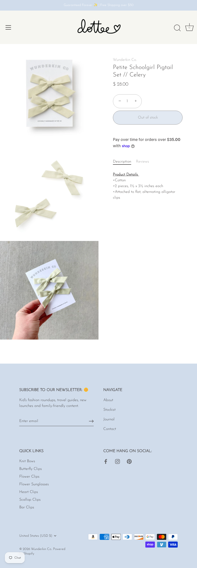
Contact (109, 429)
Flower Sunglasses (34, 484)
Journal (109, 419)
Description (122, 162)
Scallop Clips (30, 500)
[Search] (177, 28)
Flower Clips (29, 477)
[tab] (124, 161)
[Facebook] (105, 461)
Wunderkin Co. (125, 60)
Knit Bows (27, 461)
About (108, 400)
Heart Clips (28, 492)
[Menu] (8, 27)
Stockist (109, 410)
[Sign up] (91, 421)
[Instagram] (117, 461)
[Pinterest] (129, 461)
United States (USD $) (35, 535)
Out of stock (148, 118)
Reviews (142, 162)
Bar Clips (26, 507)
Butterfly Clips (30, 469)
